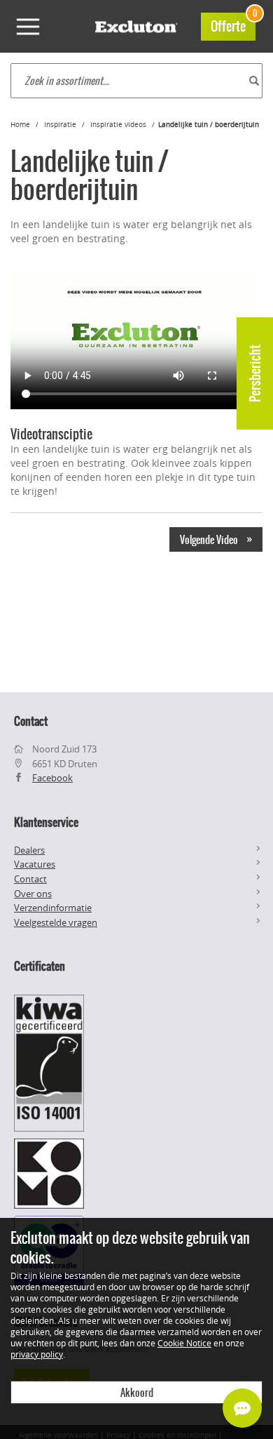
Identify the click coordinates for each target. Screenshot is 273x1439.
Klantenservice (46, 822)
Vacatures (34, 864)
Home (20, 124)
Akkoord (136, 1392)
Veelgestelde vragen (55, 922)
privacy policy (36, 1354)
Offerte (233, 24)
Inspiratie (60, 124)
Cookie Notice (184, 1342)
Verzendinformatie (53, 907)
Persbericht (255, 373)
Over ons (33, 893)
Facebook (52, 777)
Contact (30, 879)
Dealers (29, 850)
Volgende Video (216, 539)
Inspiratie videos (118, 124)
